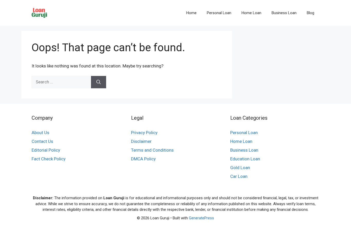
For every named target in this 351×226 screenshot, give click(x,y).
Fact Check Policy (49, 158)
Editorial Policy (46, 150)
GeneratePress (201, 218)
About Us (40, 132)
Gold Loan (240, 167)
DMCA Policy (143, 158)
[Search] (98, 82)
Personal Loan (219, 13)
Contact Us (42, 141)
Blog (310, 13)
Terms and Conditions (152, 150)
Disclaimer (141, 141)
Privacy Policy (144, 132)
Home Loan (251, 13)
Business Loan (284, 13)
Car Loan (238, 176)
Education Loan (245, 158)
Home (191, 13)
